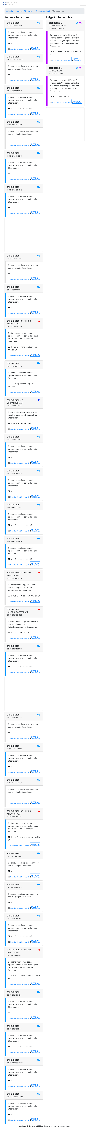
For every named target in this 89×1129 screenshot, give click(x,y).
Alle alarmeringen (14, 11)
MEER (34, 48)
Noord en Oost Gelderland (38, 11)
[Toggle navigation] (83, 3)
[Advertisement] (23, 234)
